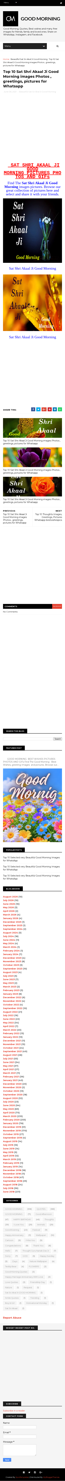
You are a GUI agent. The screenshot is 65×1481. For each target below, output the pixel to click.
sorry (7, 1256)
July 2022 (8, 1015)
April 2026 (9, 911)
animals (41, 1224)
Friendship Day (37, 1282)
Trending (34, 1298)
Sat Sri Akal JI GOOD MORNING (20, 1292)
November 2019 (12, 1130)
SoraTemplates (22, 1477)
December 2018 (12, 1170)
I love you (19, 1224)
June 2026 (9, 904)
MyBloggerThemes (51, 1477)
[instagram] (35, 1472)
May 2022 (8, 1022)
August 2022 (10, 1012)
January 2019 (10, 1166)
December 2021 (12, 1040)
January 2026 (10, 918)
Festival (36, 1230)
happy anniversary (14, 1235)
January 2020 (10, 1123)
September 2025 (12, 925)
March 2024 (10, 947)
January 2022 (10, 1037)
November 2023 (12, 961)
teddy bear (10, 1266)
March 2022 (9, 1030)
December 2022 (12, 997)
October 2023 (11, 965)
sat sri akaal (11, 1308)
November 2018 (12, 1173)
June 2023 (9, 979)
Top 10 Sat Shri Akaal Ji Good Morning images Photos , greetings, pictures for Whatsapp (31, 442)
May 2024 (8, 943)
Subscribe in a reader (14, 1410)
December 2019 (12, 1127)
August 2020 (10, 1098)
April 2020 (9, 1112)
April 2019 (8, 1155)
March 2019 (9, 1159)
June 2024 (9, 940)
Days (14, 1261)
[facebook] (24, 1472)
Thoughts (49, 1219)
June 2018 (9, 1191)
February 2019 (11, 1163)
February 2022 (11, 1033)
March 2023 (9, 986)
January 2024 (10, 954)
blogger (57, 606)
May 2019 (8, 1152)
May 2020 (8, 1109)
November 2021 (12, 1044)
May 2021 (8, 1066)
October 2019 (11, 1134)
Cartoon (9, 1240)
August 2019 (10, 1141)
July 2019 (8, 1145)
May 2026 (8, 907)
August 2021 (10, 1055)
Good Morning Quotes (16, 1272)
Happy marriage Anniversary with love (24, 1277)
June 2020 (9, 1105)
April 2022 (9, 1026)
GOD (25, 1256)
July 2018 (8, 1188)
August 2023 (10, 972)
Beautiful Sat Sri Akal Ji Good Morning (29, 59)
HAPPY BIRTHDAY (22, 1219)
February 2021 (11, 1076)
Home (6, 59)
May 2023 (8, 983)
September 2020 (13, 1094)
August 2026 (10, 896)
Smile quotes (12, 1298)
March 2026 (9, 914)
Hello (7, 1250)
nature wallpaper (38, 1261)
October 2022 (11, 1004)
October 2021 (11, 1048)
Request (28, 1287)
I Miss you (30, 1240)
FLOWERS (34, 1266)
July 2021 (8, 1058)
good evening (12, 1230)
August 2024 (10, 932)
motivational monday (36, 1303)
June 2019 (9, 1148)
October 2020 (11, 1091)
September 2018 (12, 1181)
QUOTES (41, 1209)
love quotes (11, 1282)
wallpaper (41, 1235)
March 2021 (9, 1073)
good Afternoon (44, 1214)
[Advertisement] (32, 128)
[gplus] (40, 1472)
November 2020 (12, 1087)
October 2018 (11, 1177)
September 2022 (12, 1008)
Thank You (38, 1245)
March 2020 (9, 1116)
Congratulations (13, 1245)
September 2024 (13, 929)
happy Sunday (47, 1256)
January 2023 (10, 994)
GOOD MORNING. (14, 1214)
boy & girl (10, 1303)
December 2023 (12, 958)
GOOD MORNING (13, 1209)
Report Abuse (12, 1317)
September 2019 (12, 1137)
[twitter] (61, 3)
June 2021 (8, 1062)
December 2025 (12, 922)
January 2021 (10, 1080)
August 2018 (10, 1184)
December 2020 (12, 1084)
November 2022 (12, 1001)
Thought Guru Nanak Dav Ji (36, 1250)
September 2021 (12, 1051)
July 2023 (8, 976)
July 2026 (8, 900)
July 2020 (8, 1101)
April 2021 (8, 1069)
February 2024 (11, 950)
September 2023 (12, 968)
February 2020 (11, 1119)
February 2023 (11, 990)
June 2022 (9, 1019)
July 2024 (8, 936)
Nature (8, 1287)
